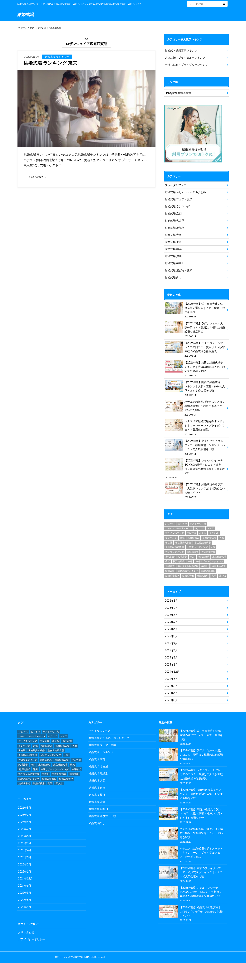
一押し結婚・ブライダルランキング (186, 64)
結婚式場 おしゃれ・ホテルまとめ (185, 192)
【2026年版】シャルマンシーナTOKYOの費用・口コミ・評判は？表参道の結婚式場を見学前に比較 (195, 469)
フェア (210, 528)
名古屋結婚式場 (202, 542)
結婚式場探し (173, 277)
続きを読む (36, 176)
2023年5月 (171, 700)
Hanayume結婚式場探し (179, 92)
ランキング (171, 537)
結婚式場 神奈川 (174, 263)
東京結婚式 (203, 556)
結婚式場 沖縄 (173, 256)
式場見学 (182, 556)
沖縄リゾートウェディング (209, 561)
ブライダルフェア (175, 185)
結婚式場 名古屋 (174, 220)
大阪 (213, 547)
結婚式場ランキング (188, 570)
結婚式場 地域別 (174, 227)
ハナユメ (199, 528)
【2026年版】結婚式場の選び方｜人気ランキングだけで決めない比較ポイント (204, 490)
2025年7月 (171, 622)
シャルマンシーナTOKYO (178, 528)
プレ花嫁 (191, 533)
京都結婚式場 (209, 537)
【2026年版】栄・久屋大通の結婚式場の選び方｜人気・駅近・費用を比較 (204, 310)
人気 (221, 537)
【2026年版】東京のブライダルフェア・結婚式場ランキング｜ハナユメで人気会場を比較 (204, 447)
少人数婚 (170, 556)
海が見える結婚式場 (188, 566)
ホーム (23, 27)
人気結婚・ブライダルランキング (185, 57)
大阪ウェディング (174, 552)
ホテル (202, 533)
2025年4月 (171, 643)
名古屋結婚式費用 (174, 547)
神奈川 (204, 566)
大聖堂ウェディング (197, 547)
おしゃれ (170, 523)
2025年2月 (171, 657)
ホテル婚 (214, 533)
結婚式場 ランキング (177, 206)
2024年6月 (171, 678)
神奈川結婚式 (218, 566)
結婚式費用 (202, 575)
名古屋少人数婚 (183, 542)
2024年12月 (172, 671)
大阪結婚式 (192, 552)
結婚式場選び (172, 575)
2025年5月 (171, 636)
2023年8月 (171, 685)
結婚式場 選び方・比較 (178, 270)
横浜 (167, 561)
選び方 (222, 575)
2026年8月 (171, 600)
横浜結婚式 (178, 561)
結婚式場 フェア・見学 (178, 199)
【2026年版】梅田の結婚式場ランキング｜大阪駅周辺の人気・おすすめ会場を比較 (204, 369)
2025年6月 (171, 629)
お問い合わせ (26, 932)
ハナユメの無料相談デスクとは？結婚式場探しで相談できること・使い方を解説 (204, 408)
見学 (214, 575)
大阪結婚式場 (208, 552)
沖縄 (190, 561)
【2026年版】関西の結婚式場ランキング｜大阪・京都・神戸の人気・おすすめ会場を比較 (204, 388)
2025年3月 (171, 650)
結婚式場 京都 (173, 213)
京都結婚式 (193, 537)
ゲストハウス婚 (198, 523)
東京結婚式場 (219, 556)
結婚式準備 (188, 575)
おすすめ (182, 523)
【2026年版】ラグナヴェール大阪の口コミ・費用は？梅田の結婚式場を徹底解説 (204, 329)
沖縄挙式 (170, 566)
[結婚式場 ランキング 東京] (86, 145)
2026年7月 (171, 607)
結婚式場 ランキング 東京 (50, 62)
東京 (192, 556)
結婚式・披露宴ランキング (181, 50)
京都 (182, 537)
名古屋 (168, 542)
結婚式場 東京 (173, 241)
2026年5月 (171, 614)
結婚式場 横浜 (173, 249)
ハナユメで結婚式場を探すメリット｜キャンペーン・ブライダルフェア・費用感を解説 (204, 427)
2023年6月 (171, 693)
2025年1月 (171, 664)
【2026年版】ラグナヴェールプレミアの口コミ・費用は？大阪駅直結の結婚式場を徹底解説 (204, 349)
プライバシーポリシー (31, 939)
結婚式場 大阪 (173, 234)
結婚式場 (25, 14)
